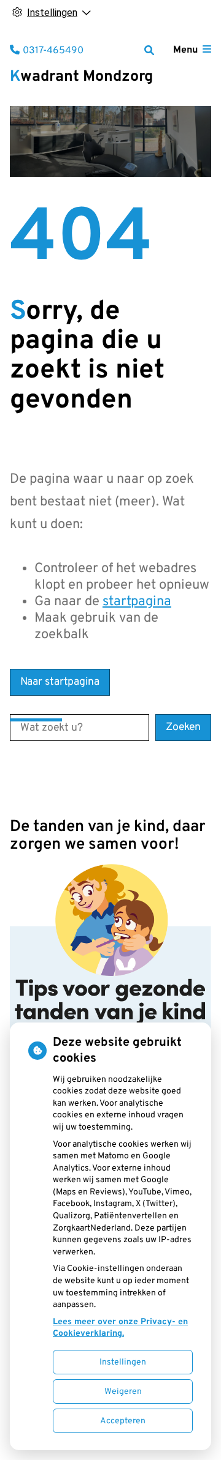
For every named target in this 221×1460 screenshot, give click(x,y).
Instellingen (122, 1362)
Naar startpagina (59, 682)
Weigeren (123, 1392)
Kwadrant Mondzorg (81, 77)
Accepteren (122, 1421)
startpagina (137, 602)
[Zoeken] (149, 50)
